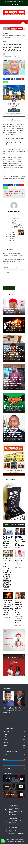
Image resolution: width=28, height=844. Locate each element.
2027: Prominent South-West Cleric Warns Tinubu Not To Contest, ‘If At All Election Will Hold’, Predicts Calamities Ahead (13, 381)
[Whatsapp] (5, 82)
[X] (10, 79)
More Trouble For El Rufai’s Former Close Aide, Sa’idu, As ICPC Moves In (17, 223)
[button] (12, 724)
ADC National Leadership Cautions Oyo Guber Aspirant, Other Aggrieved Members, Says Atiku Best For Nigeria (13, 404)
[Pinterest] (21, 79)
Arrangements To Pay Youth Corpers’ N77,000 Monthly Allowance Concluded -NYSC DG (10, 236)
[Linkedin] (16, 79)
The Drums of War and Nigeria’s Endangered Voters (8, 541)
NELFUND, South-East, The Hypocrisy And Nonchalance (20, 541)
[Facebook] (5, 79)
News (4, 41)
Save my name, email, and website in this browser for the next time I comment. (13, 262)
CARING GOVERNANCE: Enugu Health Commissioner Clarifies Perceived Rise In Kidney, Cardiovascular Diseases (13, 433)
